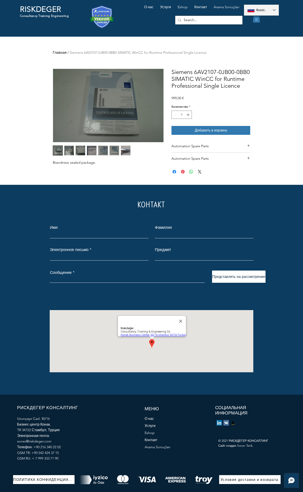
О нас (149, 418)
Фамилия (163, 227)
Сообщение (61, 273)
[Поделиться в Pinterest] (182, 171)
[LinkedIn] (219, 423)
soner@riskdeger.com (34, 441)
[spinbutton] (182, 115)
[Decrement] (175, 115)
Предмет (163, 250)
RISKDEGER (40, 9)
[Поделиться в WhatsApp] (191, 171)
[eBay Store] (233, 423)
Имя (54, 227)
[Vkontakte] (226, 423)
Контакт (151, 440)
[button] (256, 18)
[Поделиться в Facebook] (174, 171)
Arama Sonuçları (157, 447)
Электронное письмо (69, 250)
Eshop (150, 433)
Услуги (150, 426)
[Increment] (188, 115)
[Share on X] (199, 171)
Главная (60, 52)
